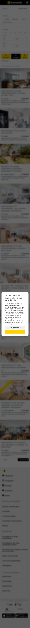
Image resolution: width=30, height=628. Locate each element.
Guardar (15, 332)
